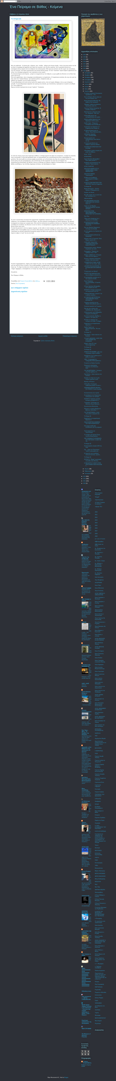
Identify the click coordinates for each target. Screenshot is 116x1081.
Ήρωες (97, 845)
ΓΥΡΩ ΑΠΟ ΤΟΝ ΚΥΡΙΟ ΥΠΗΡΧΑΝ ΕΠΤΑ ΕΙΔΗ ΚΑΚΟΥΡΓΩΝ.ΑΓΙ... (91, 244)
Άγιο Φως (86, 216)
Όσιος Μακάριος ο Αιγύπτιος (99, 946)
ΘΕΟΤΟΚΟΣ (98, 850)
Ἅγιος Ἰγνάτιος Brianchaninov (99, 610)
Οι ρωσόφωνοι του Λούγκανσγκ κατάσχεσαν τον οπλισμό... (92, 395)
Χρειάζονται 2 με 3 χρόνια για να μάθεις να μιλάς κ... (93, 356)
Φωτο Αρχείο (98, 1020)
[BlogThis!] (49, 281)
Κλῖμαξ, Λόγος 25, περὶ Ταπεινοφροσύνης (90, 344)
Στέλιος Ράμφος (99, 997)
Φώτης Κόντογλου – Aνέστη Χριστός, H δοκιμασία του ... (92, 189)
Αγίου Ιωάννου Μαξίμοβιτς (99, 683)
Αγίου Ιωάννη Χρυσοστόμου (98, 679)
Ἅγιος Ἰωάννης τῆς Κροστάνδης (100, 618)
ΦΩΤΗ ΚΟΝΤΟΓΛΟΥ (100, 1018)
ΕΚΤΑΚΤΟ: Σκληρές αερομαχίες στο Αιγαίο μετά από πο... (92, 290)
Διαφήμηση (98, 801)
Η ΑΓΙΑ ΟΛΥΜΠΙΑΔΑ (100, 831)
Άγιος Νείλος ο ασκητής (99, 635)
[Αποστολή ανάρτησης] (44, 281)
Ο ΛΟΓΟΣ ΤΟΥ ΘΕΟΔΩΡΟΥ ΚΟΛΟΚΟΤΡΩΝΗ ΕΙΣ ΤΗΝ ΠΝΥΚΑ (99, 913)
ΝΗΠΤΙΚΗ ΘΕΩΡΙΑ (100, 889)
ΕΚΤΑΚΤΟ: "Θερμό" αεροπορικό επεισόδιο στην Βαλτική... (92, 460)
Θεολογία (97, 847)
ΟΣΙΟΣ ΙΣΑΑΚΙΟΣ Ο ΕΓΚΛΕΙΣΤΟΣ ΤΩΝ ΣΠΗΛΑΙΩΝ (100, 942)
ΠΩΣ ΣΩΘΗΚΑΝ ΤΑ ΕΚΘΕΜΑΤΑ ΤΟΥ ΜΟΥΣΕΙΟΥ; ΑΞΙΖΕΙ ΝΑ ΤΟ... (92, 440)
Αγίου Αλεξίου (98, 657)
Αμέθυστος (98, 733)
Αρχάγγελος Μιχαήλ (100, 738)
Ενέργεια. (97, 815)
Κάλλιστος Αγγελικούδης (98, 853)
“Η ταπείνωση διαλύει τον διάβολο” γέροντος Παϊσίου (92, 143)
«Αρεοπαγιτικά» (99, 499)
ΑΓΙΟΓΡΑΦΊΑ (98, 582)
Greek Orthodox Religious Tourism (86, 693)
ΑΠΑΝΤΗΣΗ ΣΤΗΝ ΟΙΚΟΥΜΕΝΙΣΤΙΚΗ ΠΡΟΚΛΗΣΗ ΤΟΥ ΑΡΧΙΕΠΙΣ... (93, 212)
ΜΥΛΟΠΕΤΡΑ (90, 958)
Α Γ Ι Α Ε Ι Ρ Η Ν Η (100, 539)
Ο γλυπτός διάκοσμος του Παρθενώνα (100, 908)
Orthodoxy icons (86, 991)
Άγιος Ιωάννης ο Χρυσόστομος (99, 614)
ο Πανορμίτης (98, 918)
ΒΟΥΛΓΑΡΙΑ (98, 748)
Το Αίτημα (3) (87, 443)
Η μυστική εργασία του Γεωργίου (92, 306)
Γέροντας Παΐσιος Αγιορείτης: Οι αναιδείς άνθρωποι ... (92, 108)
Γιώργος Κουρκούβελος (87, 1062)
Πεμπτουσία (85, 572)
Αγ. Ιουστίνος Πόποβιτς (98, 557)
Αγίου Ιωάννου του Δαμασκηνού (100, 687)
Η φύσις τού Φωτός (89, 192)
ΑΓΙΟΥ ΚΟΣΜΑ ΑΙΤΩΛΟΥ (99, 695)
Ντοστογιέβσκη (99, 892)
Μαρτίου (87, 468)
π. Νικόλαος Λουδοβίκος (98, 967)
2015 (84, 68)
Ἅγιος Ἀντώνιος (99, 590)
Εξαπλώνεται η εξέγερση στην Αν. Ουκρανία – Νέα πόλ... (92, 112)
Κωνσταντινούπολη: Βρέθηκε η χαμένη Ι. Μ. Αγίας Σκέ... (92, 316)
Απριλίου (87, 91)
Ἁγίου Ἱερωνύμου (99, 671)
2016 (84, 66)
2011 (84, 481)
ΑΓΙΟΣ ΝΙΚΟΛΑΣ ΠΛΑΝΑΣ (99, 647)
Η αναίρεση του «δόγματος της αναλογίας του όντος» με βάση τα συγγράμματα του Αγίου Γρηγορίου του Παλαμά (100, 838)
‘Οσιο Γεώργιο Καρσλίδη (98, 493)
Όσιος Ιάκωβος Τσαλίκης (99, 937)
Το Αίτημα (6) (87, 347)
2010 (84, 483)
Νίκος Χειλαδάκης (85, 789)
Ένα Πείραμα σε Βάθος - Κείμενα (36, 7)
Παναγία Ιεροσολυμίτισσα (86, 711)
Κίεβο (96, 860)
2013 (84, 476)
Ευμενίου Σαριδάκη (100, 817)
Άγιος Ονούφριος (99, 651)
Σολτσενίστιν (98, 995)
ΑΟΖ (96, 735)
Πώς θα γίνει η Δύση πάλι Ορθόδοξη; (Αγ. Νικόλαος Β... (92, 309)
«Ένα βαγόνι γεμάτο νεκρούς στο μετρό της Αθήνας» (93, 151)
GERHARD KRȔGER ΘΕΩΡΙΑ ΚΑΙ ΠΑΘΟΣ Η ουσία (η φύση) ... (92, 389)
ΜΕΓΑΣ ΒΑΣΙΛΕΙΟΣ (100, 876)
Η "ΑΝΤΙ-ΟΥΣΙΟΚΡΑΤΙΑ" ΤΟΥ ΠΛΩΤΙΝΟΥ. (100, 827)
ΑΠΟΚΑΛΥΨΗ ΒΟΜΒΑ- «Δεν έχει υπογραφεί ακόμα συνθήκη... (93, 352)
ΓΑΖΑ (96, 753)
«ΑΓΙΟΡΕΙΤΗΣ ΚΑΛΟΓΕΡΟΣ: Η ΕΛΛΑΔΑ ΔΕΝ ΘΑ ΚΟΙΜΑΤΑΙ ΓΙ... (92, 267)
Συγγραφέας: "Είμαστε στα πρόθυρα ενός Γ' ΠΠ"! (91, 252)
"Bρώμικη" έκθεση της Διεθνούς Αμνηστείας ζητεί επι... (92, 105)
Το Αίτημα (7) (87, 332)
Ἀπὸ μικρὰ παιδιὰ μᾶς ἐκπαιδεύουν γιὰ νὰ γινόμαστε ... (93, 427)
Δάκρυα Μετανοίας (85, 823)
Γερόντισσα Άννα (99, 782)
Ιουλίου (87, 84)
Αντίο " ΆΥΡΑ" (88, 154)
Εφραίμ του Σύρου (99, 820)
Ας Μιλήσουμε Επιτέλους (86, 802)
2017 (84, 64)
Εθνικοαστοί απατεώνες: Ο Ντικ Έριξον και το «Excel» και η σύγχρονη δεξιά (86, 548)
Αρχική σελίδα (42, 336)
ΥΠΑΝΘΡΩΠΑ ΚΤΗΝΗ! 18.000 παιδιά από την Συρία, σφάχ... (93, 263)
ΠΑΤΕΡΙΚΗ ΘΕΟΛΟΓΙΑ (85, 912)
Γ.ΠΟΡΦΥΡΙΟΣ (99, 751)
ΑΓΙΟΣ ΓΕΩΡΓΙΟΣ (89, 166)
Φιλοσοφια (97, 1015)
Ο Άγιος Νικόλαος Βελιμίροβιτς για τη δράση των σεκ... (92, 286)
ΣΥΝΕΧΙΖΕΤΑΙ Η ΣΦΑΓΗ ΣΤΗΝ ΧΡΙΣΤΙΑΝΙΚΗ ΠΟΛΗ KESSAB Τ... (93, 464)
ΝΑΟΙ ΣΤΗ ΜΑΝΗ (86, 1028)
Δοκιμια (97, 804)
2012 (84, 478)
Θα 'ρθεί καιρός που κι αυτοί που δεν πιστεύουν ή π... (93, 195)
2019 (84, 59)
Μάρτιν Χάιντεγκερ (100, 871)
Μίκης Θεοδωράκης (100, 879)
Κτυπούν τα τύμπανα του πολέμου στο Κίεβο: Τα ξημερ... (93, 320)
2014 (84, 70)
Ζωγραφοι (97, 823)
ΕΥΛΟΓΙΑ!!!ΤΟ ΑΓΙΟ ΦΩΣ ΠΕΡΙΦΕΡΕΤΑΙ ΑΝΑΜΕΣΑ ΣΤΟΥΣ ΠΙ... (92, 224)
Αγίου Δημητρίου (99, 664)
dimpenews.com (86, 491)
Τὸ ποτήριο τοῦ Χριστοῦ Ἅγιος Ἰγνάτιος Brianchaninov (92, 435)
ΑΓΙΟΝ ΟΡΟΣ (87, 156)
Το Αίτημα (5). (87, 349)
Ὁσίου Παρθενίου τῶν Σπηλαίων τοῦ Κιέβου (100, 959)
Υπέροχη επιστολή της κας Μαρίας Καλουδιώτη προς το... (93, 303)
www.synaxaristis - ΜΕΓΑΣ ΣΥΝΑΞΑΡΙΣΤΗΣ (86, 998)
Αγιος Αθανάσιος (99, 588)
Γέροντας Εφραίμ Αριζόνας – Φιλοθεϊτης (99, 766)
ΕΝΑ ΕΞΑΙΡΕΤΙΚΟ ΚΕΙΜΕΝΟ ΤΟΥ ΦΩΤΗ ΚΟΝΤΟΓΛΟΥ (92, 422)
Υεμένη (97, 1012)
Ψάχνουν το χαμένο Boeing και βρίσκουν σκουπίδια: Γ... (92, 409)
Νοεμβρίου (87, 75)
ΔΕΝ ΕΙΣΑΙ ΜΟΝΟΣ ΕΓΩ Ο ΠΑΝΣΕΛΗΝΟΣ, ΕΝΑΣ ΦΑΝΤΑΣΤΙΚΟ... (91, 170)
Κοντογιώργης (98, 862)
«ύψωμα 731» (98, 506)
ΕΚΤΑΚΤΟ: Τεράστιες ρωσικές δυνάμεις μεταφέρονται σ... (92, 399)
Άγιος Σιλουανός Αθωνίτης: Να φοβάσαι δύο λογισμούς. (92, 101)
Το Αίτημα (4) (87, 416)
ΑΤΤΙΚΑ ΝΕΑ (85, 847)
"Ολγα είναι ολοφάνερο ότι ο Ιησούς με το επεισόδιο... (91, 219)
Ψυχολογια (98, 1023)
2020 (84, 57)
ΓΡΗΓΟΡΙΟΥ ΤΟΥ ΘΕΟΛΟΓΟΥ (99, 795)
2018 (84, 61)
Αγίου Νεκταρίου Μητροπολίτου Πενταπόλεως (99, 704)
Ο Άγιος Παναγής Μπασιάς (99, 899)
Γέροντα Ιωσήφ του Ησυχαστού (100, 761)
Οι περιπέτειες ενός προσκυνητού (100, 921)
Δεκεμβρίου (88, 72)
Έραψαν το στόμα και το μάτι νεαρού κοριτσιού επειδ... (92, 378)
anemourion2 (85, 895)
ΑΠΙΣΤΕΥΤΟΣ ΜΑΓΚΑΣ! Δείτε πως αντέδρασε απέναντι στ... (93, 274)
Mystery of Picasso (89, 381)
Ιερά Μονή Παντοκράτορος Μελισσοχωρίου (86, 779)
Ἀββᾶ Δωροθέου (99, 541)
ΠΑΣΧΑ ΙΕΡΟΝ (88, 198)
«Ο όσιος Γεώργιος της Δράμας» (100, 503)
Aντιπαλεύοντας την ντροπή (91, 392)
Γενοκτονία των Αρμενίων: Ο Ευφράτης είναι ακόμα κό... (92, 127)
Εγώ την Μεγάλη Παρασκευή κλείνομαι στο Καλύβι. (92, 228)
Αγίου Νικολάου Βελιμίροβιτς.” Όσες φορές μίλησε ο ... (92, 159)
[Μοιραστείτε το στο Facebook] (52, 281)
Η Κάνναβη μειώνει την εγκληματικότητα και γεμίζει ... (93, 116)
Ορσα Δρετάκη (99, 925)
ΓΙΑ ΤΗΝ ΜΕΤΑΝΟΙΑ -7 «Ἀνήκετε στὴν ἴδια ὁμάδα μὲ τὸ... (93, 371)
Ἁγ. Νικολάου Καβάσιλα (98, 573)
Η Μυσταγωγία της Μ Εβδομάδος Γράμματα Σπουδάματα (93, 313)
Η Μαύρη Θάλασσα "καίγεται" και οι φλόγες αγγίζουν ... (93, 294)
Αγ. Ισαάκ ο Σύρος (100, 560)
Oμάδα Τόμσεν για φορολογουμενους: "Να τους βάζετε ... (92, 328)
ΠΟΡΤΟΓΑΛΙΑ (98, 987)
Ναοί (96, 884)
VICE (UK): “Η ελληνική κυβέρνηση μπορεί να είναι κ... (93, 384)
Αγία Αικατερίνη (99, 577)
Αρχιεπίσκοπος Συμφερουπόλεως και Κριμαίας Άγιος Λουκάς (100, 743)
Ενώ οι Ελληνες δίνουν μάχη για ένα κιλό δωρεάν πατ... (92, 97)
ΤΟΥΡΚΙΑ (97, 1010)
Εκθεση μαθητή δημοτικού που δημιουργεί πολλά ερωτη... (92, 120)
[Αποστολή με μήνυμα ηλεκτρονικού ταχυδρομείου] (47, 281)
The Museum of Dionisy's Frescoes (86, 1035)
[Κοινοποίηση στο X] (51, 281)
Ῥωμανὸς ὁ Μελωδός (100, 992)
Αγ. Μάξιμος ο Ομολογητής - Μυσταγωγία (98, 565)
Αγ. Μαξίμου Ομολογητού (98, 569)
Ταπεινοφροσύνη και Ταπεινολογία (89, 431)
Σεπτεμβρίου (88, 79)
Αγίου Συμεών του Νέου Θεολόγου (99, 725)
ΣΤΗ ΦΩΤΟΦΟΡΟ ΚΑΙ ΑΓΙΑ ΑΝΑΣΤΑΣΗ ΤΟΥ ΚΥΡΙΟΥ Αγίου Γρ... (91, 202)
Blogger (66, 1077)
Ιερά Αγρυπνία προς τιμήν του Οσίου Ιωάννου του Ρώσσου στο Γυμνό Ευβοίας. (86, 739)
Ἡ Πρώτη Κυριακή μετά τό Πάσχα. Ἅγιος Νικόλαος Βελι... (93, 131)
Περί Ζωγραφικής (20, 283)
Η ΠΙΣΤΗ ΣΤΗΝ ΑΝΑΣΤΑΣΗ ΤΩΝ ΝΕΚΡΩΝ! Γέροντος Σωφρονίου (93, 183)
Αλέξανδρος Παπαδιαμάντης (99, 729)
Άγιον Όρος (98, 585)
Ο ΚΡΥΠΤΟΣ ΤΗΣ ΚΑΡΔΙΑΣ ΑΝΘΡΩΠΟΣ (86, 933)
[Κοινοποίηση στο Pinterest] (54, 281)
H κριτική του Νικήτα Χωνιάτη (92, 363)
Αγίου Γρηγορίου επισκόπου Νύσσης (100, 661)
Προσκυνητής (85, 645)
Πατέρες (97, 981)
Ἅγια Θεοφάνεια (99, 580)
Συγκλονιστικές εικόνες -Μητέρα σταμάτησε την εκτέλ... (92, 248)
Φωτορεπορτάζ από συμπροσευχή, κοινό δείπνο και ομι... (92, 139)
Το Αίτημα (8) (87, 186)
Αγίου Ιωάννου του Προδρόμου (100, 691)
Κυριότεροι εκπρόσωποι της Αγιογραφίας (86, 1022)
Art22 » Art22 (85, 683)
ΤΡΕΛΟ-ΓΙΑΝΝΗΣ (86, 588)
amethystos (85, 544)
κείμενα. (97, 857)
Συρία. (96, 1000)
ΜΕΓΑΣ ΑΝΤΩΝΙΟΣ (100, 873)
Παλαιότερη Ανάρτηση (70, 336)
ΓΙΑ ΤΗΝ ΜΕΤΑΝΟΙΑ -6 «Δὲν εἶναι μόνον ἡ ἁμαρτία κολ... (92, 413)
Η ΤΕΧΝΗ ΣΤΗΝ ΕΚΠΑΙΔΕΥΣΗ (86, 665)
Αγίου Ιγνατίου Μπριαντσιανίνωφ (99, 668)
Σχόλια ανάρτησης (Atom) (47, 340)
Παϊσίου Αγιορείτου (100, 970)
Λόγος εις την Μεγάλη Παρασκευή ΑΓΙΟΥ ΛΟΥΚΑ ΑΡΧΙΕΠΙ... (92, 207)
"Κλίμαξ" (97, 497)
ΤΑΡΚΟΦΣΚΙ (98, 1003)
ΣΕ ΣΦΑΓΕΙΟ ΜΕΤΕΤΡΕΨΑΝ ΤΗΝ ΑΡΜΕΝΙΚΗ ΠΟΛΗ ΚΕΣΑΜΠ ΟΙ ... (92, 299)
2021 (84, 54)
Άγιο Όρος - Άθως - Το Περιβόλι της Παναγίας (85, 732)
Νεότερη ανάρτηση (17, 336)
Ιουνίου (87, 86)
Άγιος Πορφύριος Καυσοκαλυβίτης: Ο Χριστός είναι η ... (92, 282)
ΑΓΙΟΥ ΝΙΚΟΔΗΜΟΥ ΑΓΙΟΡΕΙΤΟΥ (100, 709)
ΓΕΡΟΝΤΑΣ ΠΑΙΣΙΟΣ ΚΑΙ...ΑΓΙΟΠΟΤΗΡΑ (90, 135)
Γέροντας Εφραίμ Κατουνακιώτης (99, 770)
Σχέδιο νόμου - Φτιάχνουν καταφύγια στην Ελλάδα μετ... (93, 123)
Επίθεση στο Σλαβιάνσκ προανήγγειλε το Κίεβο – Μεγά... (91, 179)
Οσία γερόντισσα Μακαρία (99, 928)
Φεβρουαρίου (88, 471)
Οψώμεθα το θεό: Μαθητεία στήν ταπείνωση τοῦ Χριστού (86, 749)
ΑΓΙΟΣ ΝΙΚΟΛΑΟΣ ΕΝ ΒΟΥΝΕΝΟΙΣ (100, 639)
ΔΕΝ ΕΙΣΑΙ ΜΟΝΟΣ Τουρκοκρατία (89, 174)
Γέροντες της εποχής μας (85, 557)
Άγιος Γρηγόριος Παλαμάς (99, 606)
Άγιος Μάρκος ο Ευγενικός (99, 631)
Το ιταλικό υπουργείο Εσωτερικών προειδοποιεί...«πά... (93, 94)
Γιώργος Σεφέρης (99, 791)
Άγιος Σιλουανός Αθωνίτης (99, 654)
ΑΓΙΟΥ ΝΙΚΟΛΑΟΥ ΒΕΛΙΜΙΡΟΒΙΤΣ (100, 717)
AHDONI (84, 622)
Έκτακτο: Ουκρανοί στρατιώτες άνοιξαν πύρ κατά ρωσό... (92, 259)
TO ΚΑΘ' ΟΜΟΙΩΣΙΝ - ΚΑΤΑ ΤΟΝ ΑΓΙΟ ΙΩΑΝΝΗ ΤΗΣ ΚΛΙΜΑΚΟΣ (93, 340)
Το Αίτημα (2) (87, 457)
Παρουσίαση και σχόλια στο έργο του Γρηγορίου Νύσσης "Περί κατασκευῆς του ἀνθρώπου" (100, 976)
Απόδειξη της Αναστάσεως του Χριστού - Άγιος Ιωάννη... (92, 163)
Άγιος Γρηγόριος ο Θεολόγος (99, 598)
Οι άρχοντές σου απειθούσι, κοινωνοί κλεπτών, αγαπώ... (92, 454)
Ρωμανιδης (98, 989)
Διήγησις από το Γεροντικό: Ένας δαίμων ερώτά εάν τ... (93, 239)
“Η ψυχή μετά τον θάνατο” (91, 271)
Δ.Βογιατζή (98, 798)
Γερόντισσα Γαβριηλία (98, 785)
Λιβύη (96, 865)
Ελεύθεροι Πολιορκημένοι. (99, 807)
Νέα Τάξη (97, 887)
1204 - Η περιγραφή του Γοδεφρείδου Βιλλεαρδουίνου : (93, 360)
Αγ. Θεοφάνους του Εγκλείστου (100, 549)
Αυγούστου (88, 82)
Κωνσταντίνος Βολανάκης (91, 406)
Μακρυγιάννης (99, 868)
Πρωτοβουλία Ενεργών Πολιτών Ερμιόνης (85, 522)
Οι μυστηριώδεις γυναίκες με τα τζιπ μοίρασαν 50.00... (92, 278)
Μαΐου (86, 89)
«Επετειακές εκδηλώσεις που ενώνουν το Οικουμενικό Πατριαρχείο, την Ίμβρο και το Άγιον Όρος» (86, 578)
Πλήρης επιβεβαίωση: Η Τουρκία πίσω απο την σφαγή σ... (92, 255)
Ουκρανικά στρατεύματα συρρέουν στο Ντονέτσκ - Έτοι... (91, 367)
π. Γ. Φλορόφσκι (99, 963)
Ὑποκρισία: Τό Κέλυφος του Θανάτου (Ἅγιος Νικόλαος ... (92, 403)
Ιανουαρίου (88, 473)
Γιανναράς (97, 789)
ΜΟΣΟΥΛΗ (98, 881)
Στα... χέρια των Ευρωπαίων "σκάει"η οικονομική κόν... (91, 450)
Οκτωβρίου (88, 77)
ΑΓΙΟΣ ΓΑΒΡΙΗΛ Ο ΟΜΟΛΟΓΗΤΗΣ (100, 594)
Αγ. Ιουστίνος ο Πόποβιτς (99, 553)
